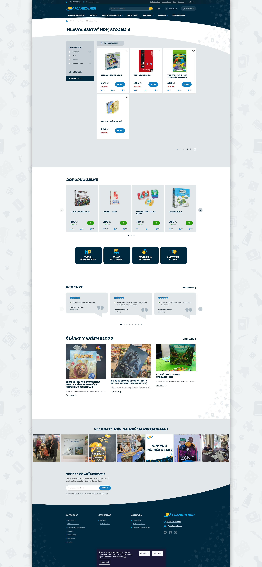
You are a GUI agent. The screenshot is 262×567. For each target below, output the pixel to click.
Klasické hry (71, 538)
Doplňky (70, 542)
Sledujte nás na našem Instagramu (131, 429)
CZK (193, 2)
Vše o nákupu (166, 2)
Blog (174, 2)
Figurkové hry (71, 535)
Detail (120, 84)
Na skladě (81, 51)
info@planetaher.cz (174, 526)
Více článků (188, 339)
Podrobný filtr (75, 78)
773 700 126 (174, 521)
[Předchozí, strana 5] (177, 149)
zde (125, 556)
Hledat (151, 8)
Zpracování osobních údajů (141, 527)
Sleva (81, 55)
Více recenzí (188, 288)
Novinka (81, 59)
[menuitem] (77, 15)
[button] (200, 210)
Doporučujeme (81, 63)
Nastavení (105, 562)
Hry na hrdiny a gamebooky (76, 527)
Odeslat (105, 488)
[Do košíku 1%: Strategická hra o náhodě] (90, 223)
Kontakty (181, 2)
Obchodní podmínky (139, 524)
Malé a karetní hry (73, 524)
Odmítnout (144, 553)
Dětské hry (70, 531)
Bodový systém (155, 2)
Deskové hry (71, 520)
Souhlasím (157, 553)
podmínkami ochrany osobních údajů (96, 493)
